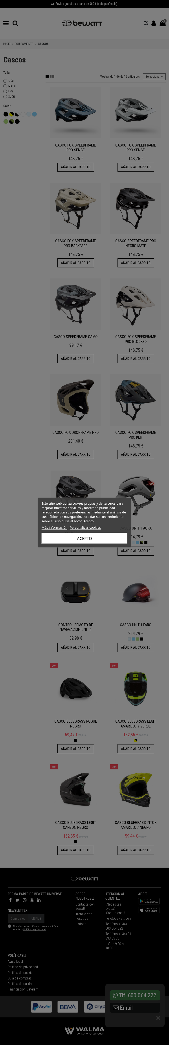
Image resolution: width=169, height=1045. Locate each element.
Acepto (84, 538)
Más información (54, 527)
